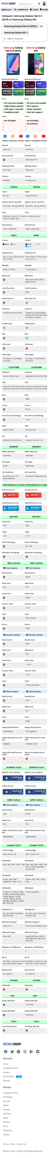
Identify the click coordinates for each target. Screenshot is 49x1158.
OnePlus (7, 1113)
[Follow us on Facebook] (5, 1051)
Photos (5, 141)
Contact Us (21, 1144)
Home (6, 1064)
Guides (6, 1072)
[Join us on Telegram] (18, 1051)
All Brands (8, 1097)
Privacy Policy (9, 1144)
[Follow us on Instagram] (24, 1051)
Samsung (7, 1130)
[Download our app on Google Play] (31, 1051)
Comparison (22, 10)
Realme (6, 1122)
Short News (11, 1076)
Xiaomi (6, 1134)
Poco (5, 1126)
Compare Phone (10, 1068)
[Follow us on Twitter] (12, 1051)
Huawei (6, 1109)
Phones (6, 1080)
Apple (5, 1105)
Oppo (5, 1118)
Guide (35, 10)
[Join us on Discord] (37, 1051)
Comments (12, 141)
